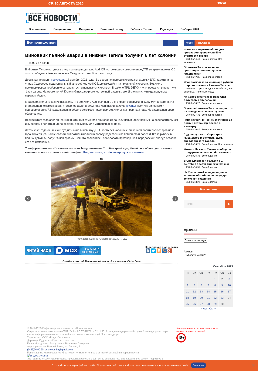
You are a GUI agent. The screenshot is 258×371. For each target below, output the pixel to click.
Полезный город (111, 29)
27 (201, 303)
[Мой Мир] (164, 250)
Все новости (37, 29)
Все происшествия (41, 42)
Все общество (209, 59)
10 (229, 285)
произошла (58, 79)
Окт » (212, 308)
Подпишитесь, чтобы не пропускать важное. (114, 152)
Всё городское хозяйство (213, 88)
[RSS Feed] (33, 3)
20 (201, 297)
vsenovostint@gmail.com (59, 349)
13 (201, 291)
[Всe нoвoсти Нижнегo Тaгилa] (52, 24)
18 (187, 297)
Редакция (166, 29)
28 (208, 303)
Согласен (198, 365)
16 (222, 291)
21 (208, 297)
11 (187, 291)
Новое (189, 42)
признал (130, 105)
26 (194, 303)
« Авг (204, 308)
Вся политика (225, 144)
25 (187, 303)
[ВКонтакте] (148, 250)
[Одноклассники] (159, 250)
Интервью (86, 29)
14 (208, 291)
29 (215, 303)
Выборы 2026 (190, 29)
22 (215, 297)
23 (222, 297)
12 (194, 291)
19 (194, 297)
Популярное (203, 42)
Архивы (188, 251)
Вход (221, 3)
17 (229, 291)
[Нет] (253, 365)
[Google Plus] (170, 250)
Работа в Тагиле (141, 29)
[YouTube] (39, 3)
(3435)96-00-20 (35, 349)
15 (215, 291)
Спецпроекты (62, 29)
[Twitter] (153, 250)
